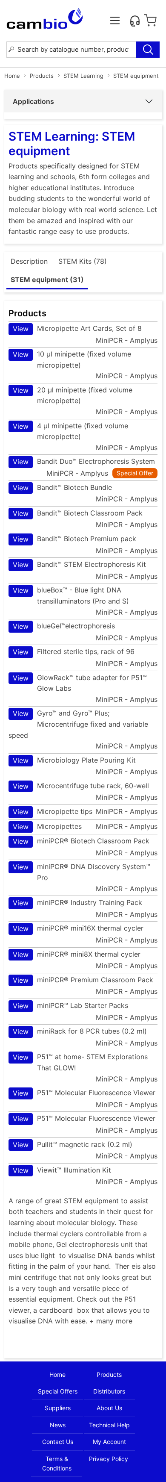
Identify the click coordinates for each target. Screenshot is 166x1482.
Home (12, 75)
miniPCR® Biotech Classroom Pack (81, 841)
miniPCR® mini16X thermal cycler (78, 928)
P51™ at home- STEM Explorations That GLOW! (80, 1062)
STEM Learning (83, 75)
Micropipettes (47, 826)
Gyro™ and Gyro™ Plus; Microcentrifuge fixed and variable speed (78, 724)
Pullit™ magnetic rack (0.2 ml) (72, 1144)
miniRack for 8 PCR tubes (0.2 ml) (80, 1031)
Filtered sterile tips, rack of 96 (74, 651)
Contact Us (57, 1441)
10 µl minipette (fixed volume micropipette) (72, 359)
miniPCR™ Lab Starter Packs (70, 1005)
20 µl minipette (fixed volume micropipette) (72, 395)
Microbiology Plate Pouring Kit (74, 760)
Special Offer (135, 473)
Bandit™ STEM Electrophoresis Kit (79, 564)
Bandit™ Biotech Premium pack (74, 538)
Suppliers (58, 1407)
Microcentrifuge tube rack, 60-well (81, 785)
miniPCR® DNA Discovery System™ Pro (81, 872)
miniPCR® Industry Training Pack (77, 902)
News (58, 1425)
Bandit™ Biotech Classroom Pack (78, 513)
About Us (109, 1407)
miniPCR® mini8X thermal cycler (76, 954)
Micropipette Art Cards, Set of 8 (77, 328)
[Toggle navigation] (115, 20)
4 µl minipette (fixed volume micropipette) (70, 431)
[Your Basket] (150, 20)
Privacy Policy (108, 1458)
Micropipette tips (52, 811)
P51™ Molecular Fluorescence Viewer (84, 1092)
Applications (33, 101)
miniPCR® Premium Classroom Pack (83, 979)
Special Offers (57, 1391)
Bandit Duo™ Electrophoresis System (84, 461)
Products (42, 75)
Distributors (109, 1391)
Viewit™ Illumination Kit (62, 1170)
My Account (109, 1441)
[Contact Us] (135, 20)
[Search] (148, 49)
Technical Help (109, 1425)
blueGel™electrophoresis (64, 626)
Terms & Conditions (57, 1463)
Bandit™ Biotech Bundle (62, 487)
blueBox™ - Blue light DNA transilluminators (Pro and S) (71, 595)
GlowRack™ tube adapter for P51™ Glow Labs (80, 683)
